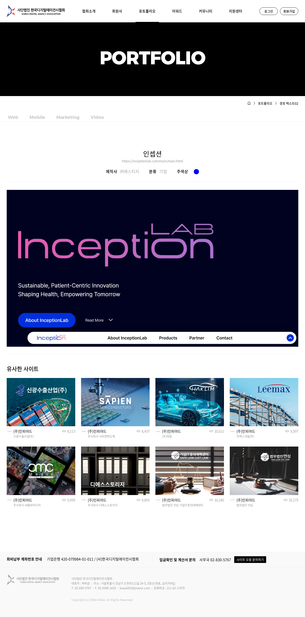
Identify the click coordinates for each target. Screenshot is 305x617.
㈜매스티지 (129, 171)
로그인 (268, 11)
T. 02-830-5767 (81, 588)
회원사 (117, 11)
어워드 (177, 11)
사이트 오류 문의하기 (250, 559)
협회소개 (89, 11)
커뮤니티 (205, 11)
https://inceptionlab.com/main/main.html (152, 161)
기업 (163, 171)
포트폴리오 (147, 11)
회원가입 (289, 11)
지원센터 (235, 11)
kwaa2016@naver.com (135, 588)
